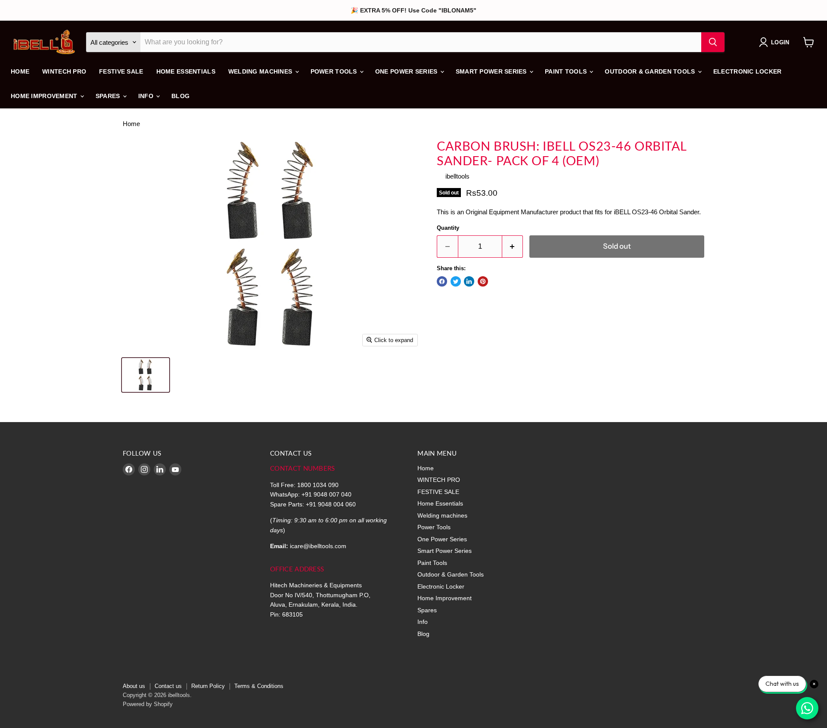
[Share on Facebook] (442, 281)
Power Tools (335, 71)
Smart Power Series (492, 71)
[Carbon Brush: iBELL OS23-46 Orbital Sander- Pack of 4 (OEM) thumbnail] (145, 375)
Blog (180, 96)
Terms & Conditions (258, 686)
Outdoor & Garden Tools (650, 71)
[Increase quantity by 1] (512, 246)
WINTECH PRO (64, 71)
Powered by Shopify (148, 704)
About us (134, 686)
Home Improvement (45, 96)
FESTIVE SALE (121, 71)
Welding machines (261, 71)
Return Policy (208, 686)
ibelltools (457, 176)
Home (20, 71)
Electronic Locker (747, 71)
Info (146, 96)
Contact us (168, 686)
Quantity (448, 228)
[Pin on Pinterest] (483, 281)
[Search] (712, 42)
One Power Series (407, 71)
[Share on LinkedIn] (469, 281)
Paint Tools (566, 71)
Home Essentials (185, 71)
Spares (109, 96)
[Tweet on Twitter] (456, 281)
